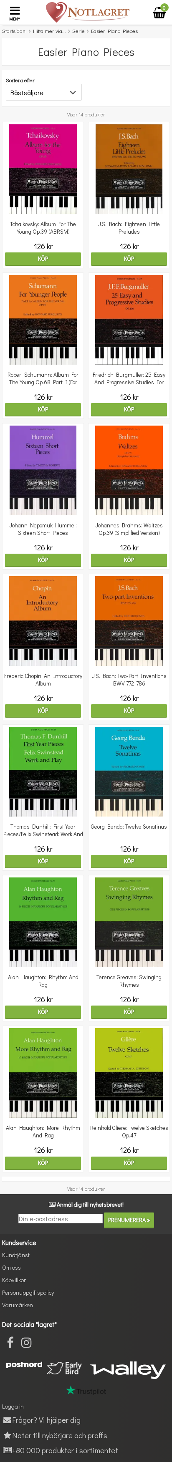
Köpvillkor (14, 1280)
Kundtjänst (16, 1255)
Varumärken (17, 1305)
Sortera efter (20, 79)
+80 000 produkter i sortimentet (65, 1450)
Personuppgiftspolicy (28, 1292)
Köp (43, 258)
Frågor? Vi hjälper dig (46, 1419)
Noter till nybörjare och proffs (59, 1435)
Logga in (13, 1406)
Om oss (11, 1267)
